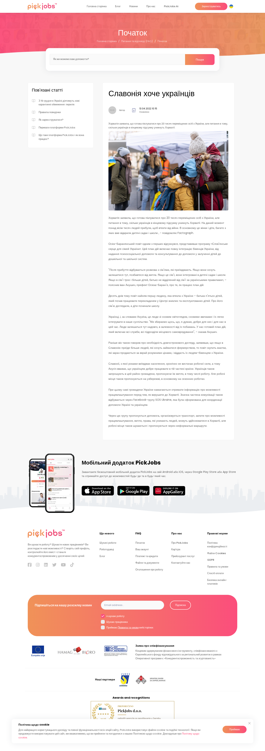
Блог (118, 6)
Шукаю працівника (117, 622)
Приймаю (234, 729)
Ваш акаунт (142, 549)
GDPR (210, 560)
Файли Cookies (216, 553)
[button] (232, 6)
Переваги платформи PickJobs (57, 127)
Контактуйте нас (180, 563)
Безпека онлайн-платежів (217, 582)
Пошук (200, 59)
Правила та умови (217, 566)
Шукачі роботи (108, 543)
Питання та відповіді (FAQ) (137, 41)
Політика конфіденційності (217, 544)
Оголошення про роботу (149, 569)
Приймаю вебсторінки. (130, 627)
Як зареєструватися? (51, 120)
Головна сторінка (97, 6)
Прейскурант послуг (183, 556)
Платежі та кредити (146, 556)
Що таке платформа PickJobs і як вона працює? (61, 137)
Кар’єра (175, 549)
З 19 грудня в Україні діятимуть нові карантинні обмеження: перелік (59, 102)
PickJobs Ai (171, 6)
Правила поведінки (50, 112)
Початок (162, 41)
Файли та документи (147, 563)
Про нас (150, 6)
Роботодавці (107, 549)
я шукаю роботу (115, 616)
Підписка (180, 605)
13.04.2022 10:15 (148, 108)
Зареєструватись (211, 6)
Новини (133, 6)
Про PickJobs (179, 543)
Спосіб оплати (215, 573)
